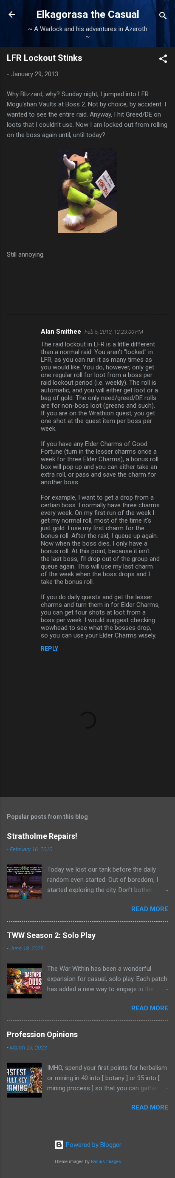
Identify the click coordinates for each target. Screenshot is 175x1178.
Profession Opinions (42, 1034)
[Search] (163, 17)
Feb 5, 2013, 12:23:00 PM (114, 332)
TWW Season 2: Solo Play (51, 935)
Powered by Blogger (92, 1145)
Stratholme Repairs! (42, 836)
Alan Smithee (61, 331)
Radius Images (106, 1161)
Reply (49, 648)
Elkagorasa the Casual (87, 14)
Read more (149, 909)
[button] (163, 60)
